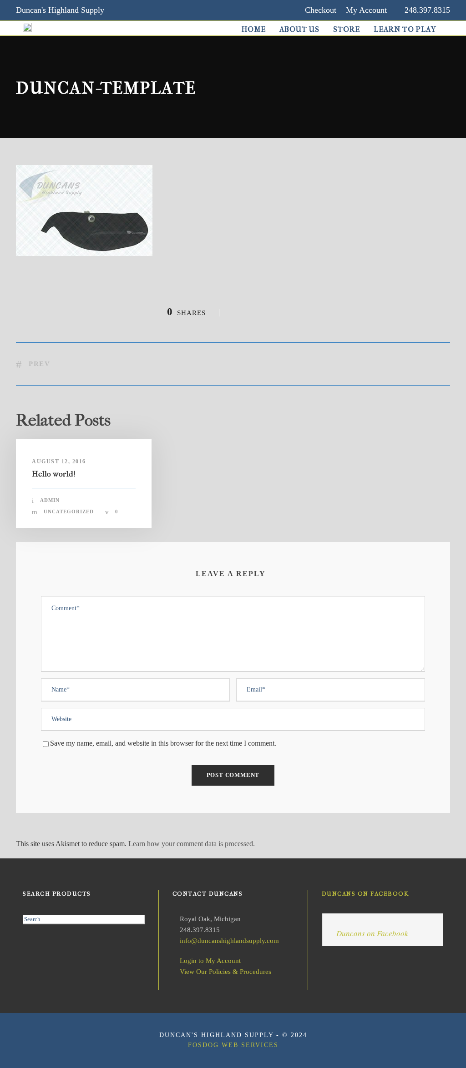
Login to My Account (210, 960)
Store (346, 29)
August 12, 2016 (59, 461)
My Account (366, 10)
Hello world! (54, 473)
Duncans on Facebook (365, 893)
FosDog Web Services (233, 1045)
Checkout (320, 10)
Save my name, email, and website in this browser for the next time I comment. (163, 743)
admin (50, 500)
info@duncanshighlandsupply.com (229, 940)
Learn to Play (405, 29)
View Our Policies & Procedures (225, 971)
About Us (299, 29)
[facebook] (141, 10)
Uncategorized (69, 511)
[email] (123, 10)
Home (254, 29)
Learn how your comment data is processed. (191, 843)
